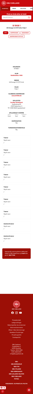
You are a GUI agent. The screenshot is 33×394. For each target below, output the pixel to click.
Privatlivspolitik (16, 335)
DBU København (16, 371)
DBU (16, 361)
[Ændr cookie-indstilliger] (2, 391)
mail (23, 253)
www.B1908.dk (16, 95)
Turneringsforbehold (16, 128)
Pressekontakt (16, 320)
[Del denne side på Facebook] (1, 388)
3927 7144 (12, 255)
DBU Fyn (16, 366)
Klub (16, 73)
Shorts (16, 114)
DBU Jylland (16, 369)
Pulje (16, 87)
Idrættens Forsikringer (16, 332)
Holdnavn (16, 67)
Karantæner (25, 32)
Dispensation (16, 121)
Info (5, 32)
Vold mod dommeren (16, 327)
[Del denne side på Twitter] (4, 388)
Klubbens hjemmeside (16, 94)
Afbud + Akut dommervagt (16, 330)
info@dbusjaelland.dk (16, 354)
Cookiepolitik (16, 337)
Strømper (23, 114)
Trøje (9, 114)
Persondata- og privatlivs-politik (16, 383)
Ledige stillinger (16, 322)
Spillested (16, 100)
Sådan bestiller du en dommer (16, 325)
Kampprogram (14, 32)
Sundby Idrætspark (16, 102)
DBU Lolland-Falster (16, 374)
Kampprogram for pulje (16, 36)
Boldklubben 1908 (16, 75)
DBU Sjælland (16, 376)
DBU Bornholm (16, 364)
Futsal (16, 379)
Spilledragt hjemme (16, 113)
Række (16, 80)
